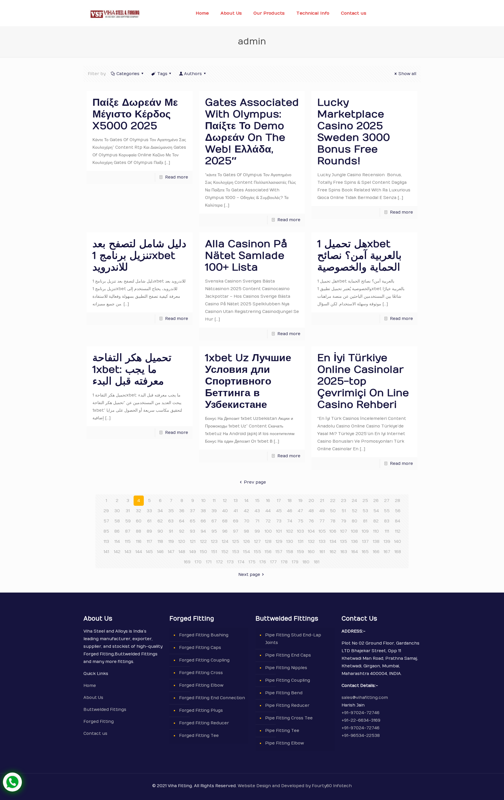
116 (138, 541)
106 (332, 531)
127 (257, 541)
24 (354, 500)
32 (138, 510)
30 (117, 510)
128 (268, 541)
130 (289, 541)
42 (246, 510)
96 (225, 531)
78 (332, 521)
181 (316, 562)
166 (376, 551)
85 (106, 531)
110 (376, 531)
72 (268, 521)
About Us (93, 697)
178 (284, 562)
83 (386, 521)
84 (397, 521)
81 (365, 521)
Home (89, 685)
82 (376, 521)
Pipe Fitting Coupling (287, 680)
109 (365, 531)
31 (128, 510)
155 (257, 551)
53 (365, 510)
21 (322, 500)
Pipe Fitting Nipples (286, 667)
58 (117, 521)
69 (235, 521)
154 (246, 551)
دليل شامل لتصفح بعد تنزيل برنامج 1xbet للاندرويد (139, 255)
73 (278, 521)
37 (192, 510)
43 (257, 510)
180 (305, 562)
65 (192, 521)
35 (171, 510)
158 (289, 551)
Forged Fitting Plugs (201, 710)
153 (235, 551)
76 (311, 521)
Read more (176, 177)
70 (246, 521)
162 (333, 551)
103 (300, 531)
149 (192, 551)
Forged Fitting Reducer (204, 723)
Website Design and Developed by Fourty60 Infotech (294, 785)
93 (192, 531)
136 (354, 541)
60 (138, 521)
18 (290, 500)
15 (257, 500)
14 (246, 500)
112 (397, 531)
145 (149, 551)
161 (322, 551)
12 (225, 500)
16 (268, 500)
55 (387, 510)
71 (257, 521)
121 (192, 541)
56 (397, 510)
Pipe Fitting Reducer (287, 705)
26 (376, 500)
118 (160, 541)
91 (171, 531)
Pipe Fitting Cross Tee (289, 718)
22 (332, 500)
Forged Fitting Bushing (203, 635)
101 (279, 531)
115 (128, 541)
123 (214, 541)
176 (262, 562)
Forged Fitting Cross (201, 672)
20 (311, 500)
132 (311, 541)
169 (187, 562)
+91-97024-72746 (360, 712)
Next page (249, 574)
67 (214, 521)
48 (311, 510)
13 (236, 500)
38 (203, 510)
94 (203, 531)
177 (273, 562)
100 (268, 531)
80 (354, 521)
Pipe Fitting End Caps (288, 655)
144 (138, 551)
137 (365, 541)
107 (343, 531)
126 (246, 541)
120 (181, 541)
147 (171, 551)
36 (181, 510)
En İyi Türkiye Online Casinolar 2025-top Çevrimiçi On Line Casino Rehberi (363, 381)
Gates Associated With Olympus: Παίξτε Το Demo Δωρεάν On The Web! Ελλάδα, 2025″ (252, 131)
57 (106, 521)
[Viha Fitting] (114, 13)
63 (171, 521)
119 (171, 541)
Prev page (255, 482)
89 (149, 531)
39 (214, 510)
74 (289, 521)
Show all (407, 73)
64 (181, 521)
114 (117, 541)
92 (181, 531)
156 (268, 551)
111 (387, 531)
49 (322, 510)
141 (106, 551)
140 (397, 541)
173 (230, 562)
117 (149, 541)
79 (343, 521)
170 (198, 562)
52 (354, 510)
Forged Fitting (98, 721)
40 (225, 510)
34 (160, 510)
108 (354, 531)
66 (203, 521)
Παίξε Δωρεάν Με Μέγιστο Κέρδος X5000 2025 (135, 114)
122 (203, 541)
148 (181, 551)
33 (149, 510)
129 (279, 541)
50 (333, 510)
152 (224, 551)
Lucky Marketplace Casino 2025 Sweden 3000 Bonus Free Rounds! (353, 131)
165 (365, 551)
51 (344, 510)
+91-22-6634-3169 (361, 720)
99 (257, 531)
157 (278, 551)
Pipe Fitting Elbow (284, 743)
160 (311, 551)
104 (311, 531)
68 (225, 521)
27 (386, 500)
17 (279, 500)
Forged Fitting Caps (200, 647)
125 (235, 541)
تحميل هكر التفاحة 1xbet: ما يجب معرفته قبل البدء (132, 369)
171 (208, 562)
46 (289, 510)
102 (289, 531)
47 (300, 510)
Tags (162, 73)
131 (300, 541)
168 (397, 551)
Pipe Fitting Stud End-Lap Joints (293, 639)
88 (138, 531)
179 (295, 562)
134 (333, 541)
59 (128, 521)
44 (268, 510)
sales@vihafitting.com (365, 697)
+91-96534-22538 (361, 735)
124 (225, 541)
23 (343, 500)
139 (387, 541)
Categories (127, 73)
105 (322, 531)
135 (343, 541)
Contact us (95, 733)
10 (203, 500)
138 (376, 541)
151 (214, 551)
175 (252, 562)
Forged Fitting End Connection (212, 697)
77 (322, 521)
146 (160, 551)
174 (241, 562)
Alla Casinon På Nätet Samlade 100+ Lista (246, 255)
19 (300, 500)
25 (365, 500)
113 (106, 541)
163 (343, 551)
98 (246, 531)
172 (219, 562)
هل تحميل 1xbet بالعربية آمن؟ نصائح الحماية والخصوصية (359, 255)
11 (214, 500)
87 (127, 531)
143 (128, 551)
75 (300, 521)
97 (235, 531)
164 (354, 551)
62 (160, 521)
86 (117, 531)
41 (236, 510)
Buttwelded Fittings (104, 709)
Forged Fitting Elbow (201, 685)
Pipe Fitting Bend (283, 692)
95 (214, 531)
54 (376, 510)
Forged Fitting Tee (199, 735)
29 (106, 510)
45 (279, 510)
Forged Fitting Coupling (204, 660)
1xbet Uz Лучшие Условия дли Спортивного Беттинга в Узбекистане (248, 381)
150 (203, 551)
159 (300, 551)
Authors (193, 73)
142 (117, 551)
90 (160, 531)
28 (397, 500)
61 (149, 521)
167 (387, 551)
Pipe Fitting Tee (282, 730)
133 (322, 541)
